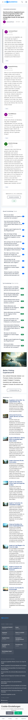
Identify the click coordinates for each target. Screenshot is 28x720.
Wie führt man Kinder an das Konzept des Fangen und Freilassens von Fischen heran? (12, 254)
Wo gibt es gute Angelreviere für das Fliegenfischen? (12, 229)
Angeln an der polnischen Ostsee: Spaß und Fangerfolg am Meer (16, 483)
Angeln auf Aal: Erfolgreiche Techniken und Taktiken (13, 675)
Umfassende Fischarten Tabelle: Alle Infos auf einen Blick (16, 416)
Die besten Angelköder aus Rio (8, 694)
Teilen (7, 60)
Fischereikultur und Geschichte (10, 9)
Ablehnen (10, 713)
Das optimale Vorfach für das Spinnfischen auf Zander (14, 688)
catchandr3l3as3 (10, 21)
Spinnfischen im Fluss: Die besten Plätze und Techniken (11, 691)
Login (14, 201)
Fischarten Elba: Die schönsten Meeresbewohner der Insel (13, 672)
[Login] (26, 2)
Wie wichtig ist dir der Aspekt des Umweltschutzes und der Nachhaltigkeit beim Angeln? (12, 243)
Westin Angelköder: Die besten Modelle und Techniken (13, 665)
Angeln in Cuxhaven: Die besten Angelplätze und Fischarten (15, 568)
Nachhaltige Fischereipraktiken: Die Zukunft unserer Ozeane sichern (13, 668)
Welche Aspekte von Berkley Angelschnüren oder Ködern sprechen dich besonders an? (11, 273)
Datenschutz (5, 702)
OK (18, 713)
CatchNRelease (12, 113)
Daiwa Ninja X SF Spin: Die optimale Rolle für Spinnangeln (11, 682)
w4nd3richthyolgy (12, 143)
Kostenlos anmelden (14, 197)
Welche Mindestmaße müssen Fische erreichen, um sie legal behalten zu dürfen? (11, 301)
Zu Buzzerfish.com (14, 390)
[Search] (22, 2)
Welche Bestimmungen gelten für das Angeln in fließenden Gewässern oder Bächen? (11, 295)
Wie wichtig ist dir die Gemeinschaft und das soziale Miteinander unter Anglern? (12, 261)
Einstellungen (13, 710)
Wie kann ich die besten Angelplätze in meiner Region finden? (11, 267)
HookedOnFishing (12, 66)
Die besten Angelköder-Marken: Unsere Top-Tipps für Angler (13, 662)
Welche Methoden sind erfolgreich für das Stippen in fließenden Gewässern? (11, 307)
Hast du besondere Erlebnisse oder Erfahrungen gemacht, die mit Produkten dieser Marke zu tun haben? (13, 224)
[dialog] (14, 709)
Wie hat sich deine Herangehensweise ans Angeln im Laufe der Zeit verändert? (13, 216)
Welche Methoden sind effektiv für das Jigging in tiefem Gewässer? (13, 249)
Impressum (5, 700)
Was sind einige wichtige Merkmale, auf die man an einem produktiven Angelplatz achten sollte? (12, 236)
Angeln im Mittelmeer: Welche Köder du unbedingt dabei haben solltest (17, 439)
